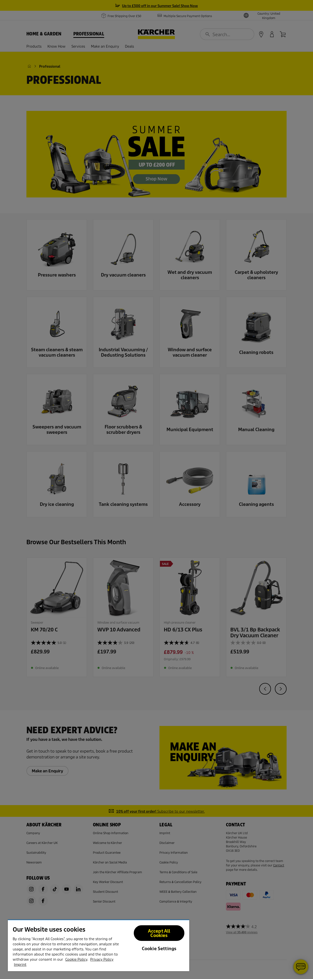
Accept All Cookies (159, 933)
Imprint (20, 964)
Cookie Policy (76, 959)
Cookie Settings (159, 948)
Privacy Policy (101, 959)
